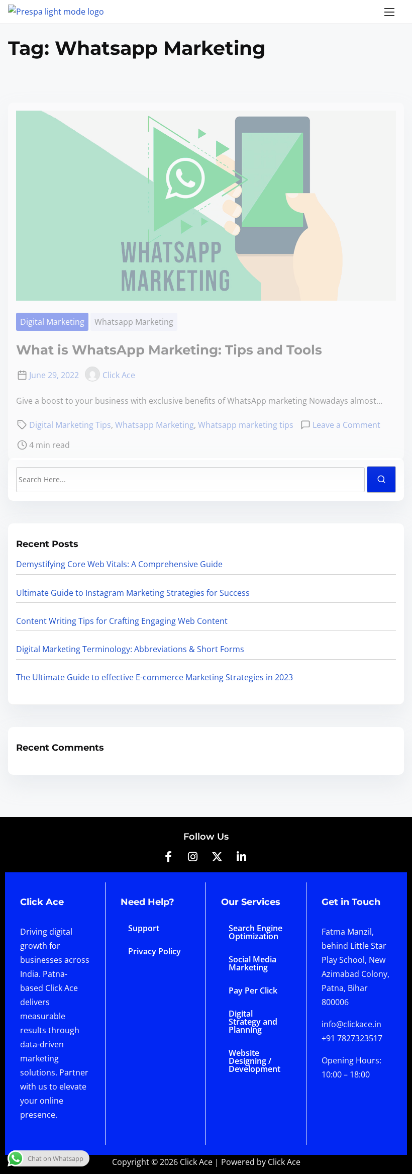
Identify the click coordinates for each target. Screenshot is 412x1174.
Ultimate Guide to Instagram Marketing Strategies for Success (133, 592)
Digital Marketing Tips (70, 424)
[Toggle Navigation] (389, 11)
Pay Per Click (253, 990)
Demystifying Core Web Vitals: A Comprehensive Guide (119, 564)
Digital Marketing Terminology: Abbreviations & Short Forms (130, 649)
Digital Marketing (52, 321)
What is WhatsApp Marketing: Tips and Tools (169, 350)
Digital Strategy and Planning (253, 1021)
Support (143, 928)
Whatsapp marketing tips (245, 424)
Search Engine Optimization (255, 932)
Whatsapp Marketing (133, 321)
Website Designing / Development (254, 1060)
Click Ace (118, 375)
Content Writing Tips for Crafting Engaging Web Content (122, 620)
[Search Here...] (190, 479)
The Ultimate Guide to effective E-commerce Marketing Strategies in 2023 (154, 677)
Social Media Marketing (252, 963)
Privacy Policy (154, 951)
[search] (381, 479)
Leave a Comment (346, 424)
